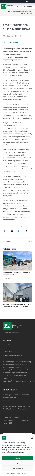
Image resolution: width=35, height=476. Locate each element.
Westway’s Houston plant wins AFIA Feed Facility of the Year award (17, 305)
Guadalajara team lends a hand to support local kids (16, 273)
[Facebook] (4, 231)
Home (10, 11)
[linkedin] (27, 1)
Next (29, 241)
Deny (17, 463)
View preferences (17, 468)
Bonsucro (17, 86)
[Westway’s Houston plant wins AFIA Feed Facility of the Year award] (17, 284)
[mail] (30, 1)
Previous (7, 241)
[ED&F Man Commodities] (7, 5)
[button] (32, 438)
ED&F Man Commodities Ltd (11, 332)
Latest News (17, 11)
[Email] (26, 231)
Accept (17, 458)
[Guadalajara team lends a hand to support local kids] (17, 252)
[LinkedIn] (19, 231)
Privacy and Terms (21, 473)
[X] (12, 231)
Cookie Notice (11, 473)
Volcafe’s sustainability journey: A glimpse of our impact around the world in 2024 (16, 420)
